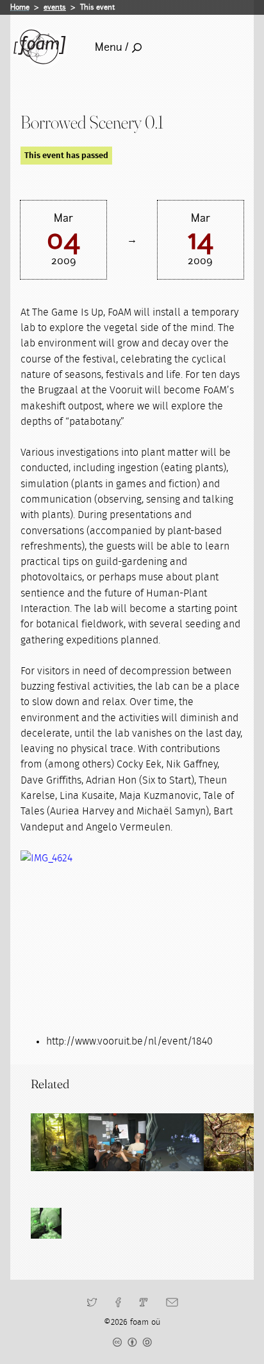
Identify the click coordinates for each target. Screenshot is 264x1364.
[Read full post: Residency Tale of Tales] (175, 1142)
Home (19, 7)
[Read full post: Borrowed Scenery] (59, 1142)
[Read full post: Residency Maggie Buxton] (117, 1142)
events (55, 7)
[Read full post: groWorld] (232, 1142)
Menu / (112, 47)
